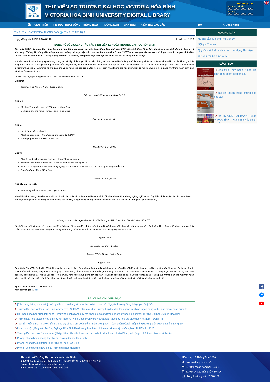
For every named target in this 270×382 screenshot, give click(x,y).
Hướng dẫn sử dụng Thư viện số (216, 38)
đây (36, 289)
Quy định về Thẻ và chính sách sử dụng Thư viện (225, 50)
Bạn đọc (130, 25)
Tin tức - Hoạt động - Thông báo (74, 25)
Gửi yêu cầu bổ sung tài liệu (213, 56)
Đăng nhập (232, 25)
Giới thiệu (41, 25)
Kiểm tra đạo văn (153, 25)
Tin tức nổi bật (74, 32)
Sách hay (226, 63)
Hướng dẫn (111, 25)
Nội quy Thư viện (207, 44)
